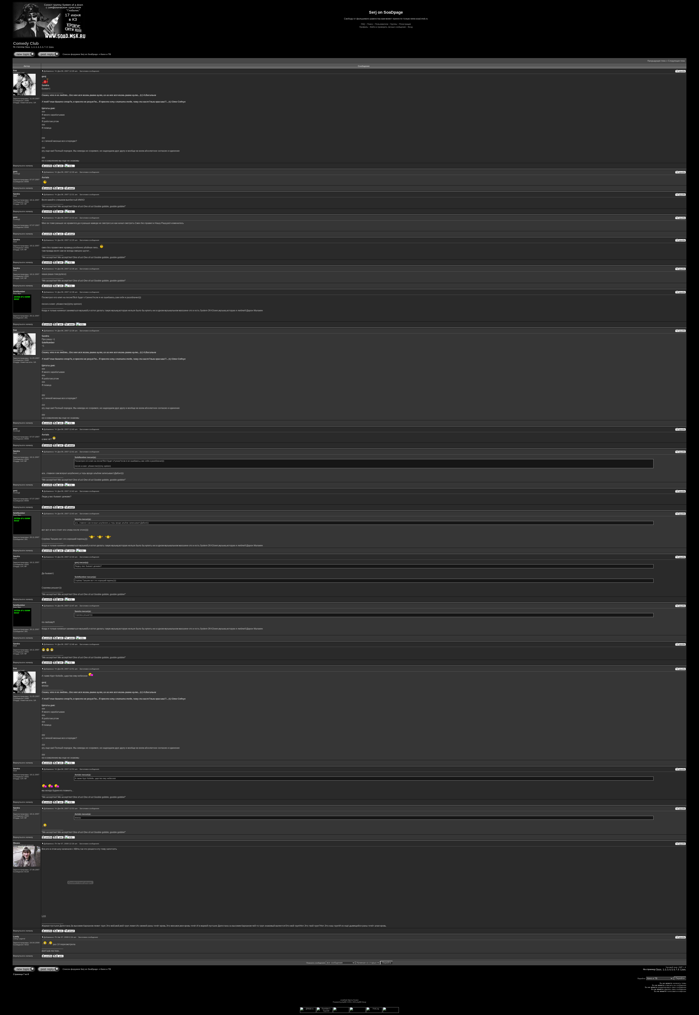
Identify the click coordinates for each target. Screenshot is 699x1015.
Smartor (355, 1000)
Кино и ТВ (106, 54)
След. (51, 47)
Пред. (27, 47)
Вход (410, 27)
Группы (393, 24)
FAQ (363, 24)
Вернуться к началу (23, 166)
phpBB (343, 1002)
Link (44, 916)
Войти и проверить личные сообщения (388, 27)
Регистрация (405, 24)
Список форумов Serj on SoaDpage (80, 54)
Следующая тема (676, 61)
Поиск (370, 24)
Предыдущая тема (656, 61)
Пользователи (381, 24)
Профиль (363, 27)
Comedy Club (26, 43)
